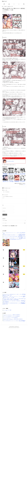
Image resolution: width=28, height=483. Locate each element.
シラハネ (24, 184)
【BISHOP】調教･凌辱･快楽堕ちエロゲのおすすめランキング (15, 239)
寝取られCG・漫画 (11, 6)
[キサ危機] (14, 284)
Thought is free (17, 327)
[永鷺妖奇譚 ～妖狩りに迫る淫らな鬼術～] (14, 261)
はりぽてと (22, 183)
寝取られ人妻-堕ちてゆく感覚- (10, 161)
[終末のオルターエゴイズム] (14, 254)
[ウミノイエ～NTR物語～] (14, 276)
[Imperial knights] (14, 268)
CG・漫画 (6, 6)
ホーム (3, 6)
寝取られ (24, 183)
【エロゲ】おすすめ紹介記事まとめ (14, 317)
